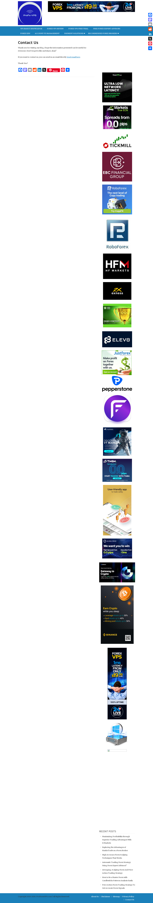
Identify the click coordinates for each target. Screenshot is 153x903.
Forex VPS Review (55, 29)
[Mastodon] (150, 19)
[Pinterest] (150, 43)
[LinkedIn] (150, 34)
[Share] (150, 48)
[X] (150, 38)
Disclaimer (105, 896)
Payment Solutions (73, 33)
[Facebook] (150, 14)
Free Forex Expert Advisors (106, 29)
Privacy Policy (128, 896)
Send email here (73, 57)
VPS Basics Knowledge (31, 29)
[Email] (150, 24)
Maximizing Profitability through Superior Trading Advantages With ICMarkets (116, 839)
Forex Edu (25, 33)
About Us (95, 896)
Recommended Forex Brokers (102, 33)
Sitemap (116, 896)
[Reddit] (150, 29)
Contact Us (129, 899)
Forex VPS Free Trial (78, 29)
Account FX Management (47, 33)
